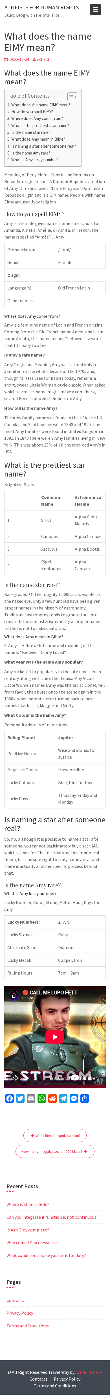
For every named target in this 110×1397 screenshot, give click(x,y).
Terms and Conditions (27, 1326)
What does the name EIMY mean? (40, 105)
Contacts (15, 1300)
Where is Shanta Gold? (27, 1204)
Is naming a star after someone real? (43, 146)
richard (43, 59)
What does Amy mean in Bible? (38, 139)
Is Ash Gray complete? (27, 1230)
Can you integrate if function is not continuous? (52, 1217)
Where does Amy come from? (37, 118)
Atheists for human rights (42, 7)
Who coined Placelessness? (32, 1242)
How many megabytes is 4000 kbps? (51, 1151)
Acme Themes (89, 1372)
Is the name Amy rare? (30, 153)
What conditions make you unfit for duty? (46, 1255)
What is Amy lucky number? (35, 159)
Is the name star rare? (30, 132)
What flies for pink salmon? (58, 1135)
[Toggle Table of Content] (69, 97)
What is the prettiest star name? (40, 125)
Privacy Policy (19, 1313)
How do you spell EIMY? (32, 111)
